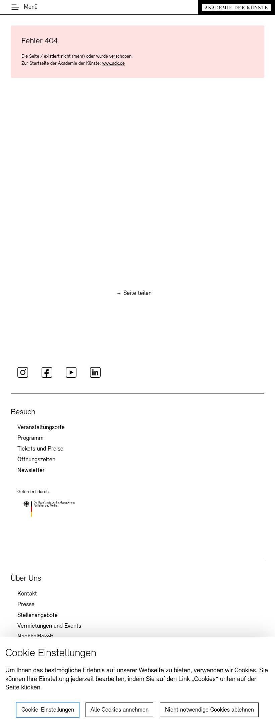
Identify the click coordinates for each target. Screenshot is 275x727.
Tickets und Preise (40, 449)
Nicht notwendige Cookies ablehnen (209, 710)
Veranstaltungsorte (41, 428)
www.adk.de (113, 63)
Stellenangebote (37, 616)
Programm (30, 438)
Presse (26, 605)
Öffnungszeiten (36, 460)
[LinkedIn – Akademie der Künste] (95, 376)
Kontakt (27, 594)
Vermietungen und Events (49, 626)
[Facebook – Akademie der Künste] (47, 376)
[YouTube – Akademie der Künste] (71, 376)
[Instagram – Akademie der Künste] (22, 376)
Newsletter (31, 471)
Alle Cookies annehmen (120, 710)
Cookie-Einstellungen (47, 710)
